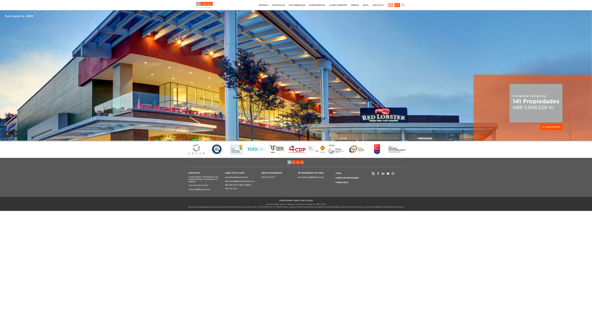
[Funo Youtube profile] (388, 173)
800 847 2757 (268, 177)
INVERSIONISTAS (317, 5)
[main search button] (403, 5)
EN (397, 5)
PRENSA (355, 5)
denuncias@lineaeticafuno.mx (240, 181)
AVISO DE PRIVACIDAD (347, 178)
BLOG (365, 5)
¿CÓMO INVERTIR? (338, 5)
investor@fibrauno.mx (199, 189)
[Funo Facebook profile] (378, 173)
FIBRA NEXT (342, 182)
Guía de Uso (231, 188)
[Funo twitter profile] (373, 173)
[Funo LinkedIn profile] (383, 173)
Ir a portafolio (551, 126)
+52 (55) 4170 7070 (198, 185)
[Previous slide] (7, 134)
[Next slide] (16, 134)
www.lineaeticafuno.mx (236, 177)
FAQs (338, 173)
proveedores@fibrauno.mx (311, 177)
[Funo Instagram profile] (393, 173)
